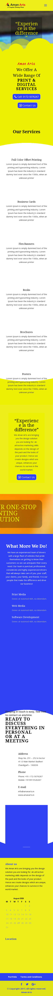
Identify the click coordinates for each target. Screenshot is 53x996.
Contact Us (29, 105)
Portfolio (12, 977)
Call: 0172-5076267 (28, 96)
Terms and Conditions (31, 977)
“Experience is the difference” (26, 30)
